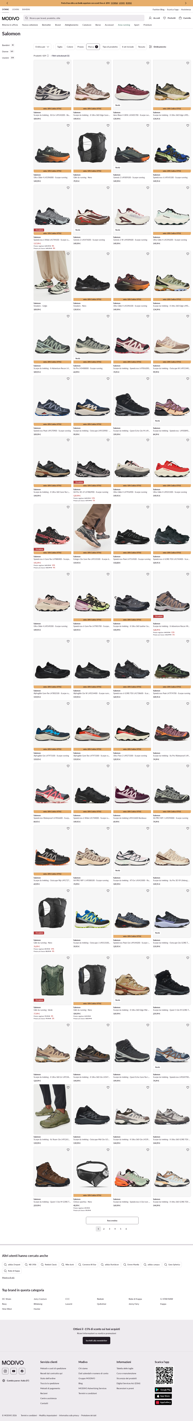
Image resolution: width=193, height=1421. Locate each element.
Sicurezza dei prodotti (127, 1378)
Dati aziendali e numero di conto (93, 1373)
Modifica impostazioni (48, 1415)
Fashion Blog (158, 9)
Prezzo (80, 46)
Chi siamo (83, 1368)
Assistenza (186, 9)
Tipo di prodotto (110, 46)
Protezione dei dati (88, 1415)
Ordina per (40, 46)
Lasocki (68, 1304)
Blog (81, 1383)
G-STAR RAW (166, 1299)
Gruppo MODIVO (87, 1378)
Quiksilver (101, 1304)
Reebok (100, 1299)
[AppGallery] (163, 1402)
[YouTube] (14, 1371)
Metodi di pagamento (50, 1388)
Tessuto (141, 46)
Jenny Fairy (134, 1304)
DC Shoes (6, 1299)
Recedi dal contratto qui (51, 1373)
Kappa (163, 1304)
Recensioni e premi (125, 1388)
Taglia (59, 46)
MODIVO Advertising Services (92, 1388)
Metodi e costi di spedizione (53, 1368)
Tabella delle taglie (125, 1368)
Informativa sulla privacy (69, 1415)
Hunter (37, 1309)
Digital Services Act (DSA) (128, 1383)
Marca (92, 46)
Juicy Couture (40, 1299)
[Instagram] (5, 1371)
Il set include (128, 46)
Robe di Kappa (135, 1299)
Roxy (4, 1304)
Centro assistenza (48, 1398)
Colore (70, 46)
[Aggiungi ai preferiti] (68, 63)
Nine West (7, 1309)
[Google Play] (163, 1390)
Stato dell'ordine (47, 1378)
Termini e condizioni (88, 1393)
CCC (67, 1299)
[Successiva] (185, 3)
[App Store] (163, 1396)
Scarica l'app (173, 9)
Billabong (38, 1304)
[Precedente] (7, 3)
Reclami (43, 1393)
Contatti (44, 1403)
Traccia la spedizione (49, 1383)
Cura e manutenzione (126, 1373)
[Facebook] (22, 1371)
